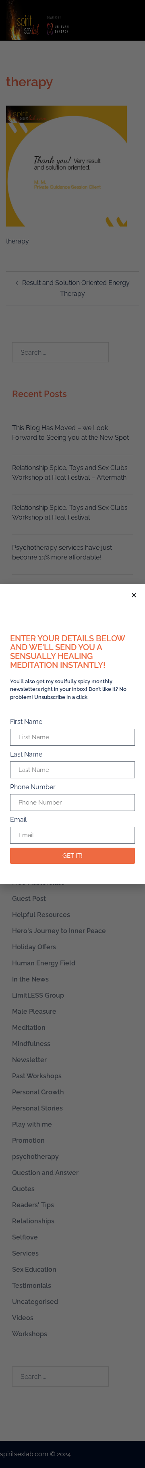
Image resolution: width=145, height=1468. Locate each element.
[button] (134, 595)
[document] (72, 734)
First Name (26, 722)
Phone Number (33, 787)
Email (18, 819)
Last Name (26, 754)
